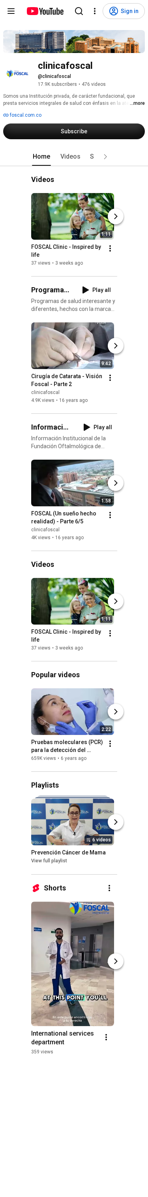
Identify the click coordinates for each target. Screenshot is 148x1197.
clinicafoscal (45, 392)
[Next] (116, 216)
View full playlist (49, 861)
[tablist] (74, 156)
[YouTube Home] (45, 11)
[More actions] (110, 248)
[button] (105, 156)
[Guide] (11, 11)
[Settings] (94, 11)
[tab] (41, 156)
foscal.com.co (25, 115)
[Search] (79, 11)
